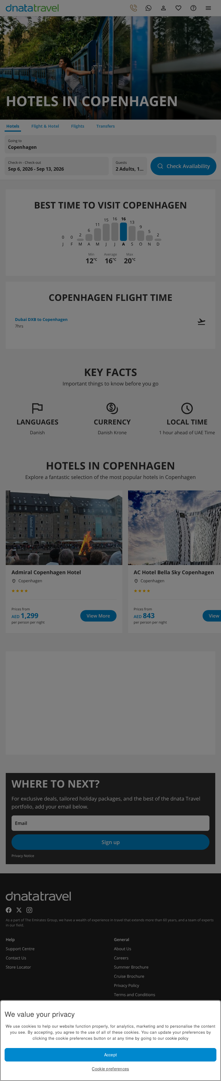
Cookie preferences (110, 1069)
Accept (110, 1054)
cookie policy (176, 1038)
